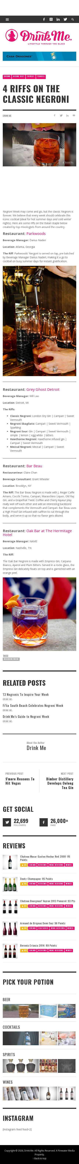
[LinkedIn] (58, 19)
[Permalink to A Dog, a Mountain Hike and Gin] (67, 1066)
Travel (41, 76)
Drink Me (7, 115)
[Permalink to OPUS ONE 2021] (21, 1093)
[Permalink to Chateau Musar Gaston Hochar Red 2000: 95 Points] (10, 862)
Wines (69, 864)
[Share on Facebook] (54, 115)
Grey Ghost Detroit (43, 389)
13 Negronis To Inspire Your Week (26, 694)
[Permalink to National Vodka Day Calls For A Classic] (48, 1038)
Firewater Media (66, 1150)
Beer (6, 999)
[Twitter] (65, 19)
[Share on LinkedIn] (67, 115)
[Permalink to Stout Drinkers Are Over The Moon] (48, 1011)
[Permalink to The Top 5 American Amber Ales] (21, 1011)
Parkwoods (36, 233)
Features (43, 928)
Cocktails (11, 1027)
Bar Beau (34, 465)
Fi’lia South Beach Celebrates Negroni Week (33, 705)
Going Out (18, 76)
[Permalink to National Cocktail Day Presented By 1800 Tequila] (21, 1038)
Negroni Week (11, 659)
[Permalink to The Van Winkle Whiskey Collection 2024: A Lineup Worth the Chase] (48, 1066)
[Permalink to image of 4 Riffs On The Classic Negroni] (39, 144)
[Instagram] (51, 19)
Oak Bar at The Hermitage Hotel (37, 532)
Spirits (9, 1054)
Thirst (30, 76)
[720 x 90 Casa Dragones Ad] (39, 56)
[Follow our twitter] (7, 822)
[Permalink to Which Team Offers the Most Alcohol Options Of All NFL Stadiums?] (67, 1011)
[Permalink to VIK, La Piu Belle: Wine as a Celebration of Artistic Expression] (67, 1093)
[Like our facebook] (44, 822)
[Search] (7, 19)
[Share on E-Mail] (73, 115)
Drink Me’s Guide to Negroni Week (26, 716)
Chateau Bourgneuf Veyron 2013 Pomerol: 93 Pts (47, 901)
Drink (7, 76)
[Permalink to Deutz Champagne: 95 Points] (10, 884)
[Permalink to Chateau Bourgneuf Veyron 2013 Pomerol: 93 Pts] (10, 906)
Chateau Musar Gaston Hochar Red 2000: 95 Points (45, 858)
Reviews (42, 864)
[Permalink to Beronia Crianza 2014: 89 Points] (10, 951)
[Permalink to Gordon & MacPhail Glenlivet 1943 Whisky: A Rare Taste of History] (21, 1066)
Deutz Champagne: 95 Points (36, 879)
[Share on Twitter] (61, 115)
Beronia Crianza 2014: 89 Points (38, 945)
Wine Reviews (56, 864)
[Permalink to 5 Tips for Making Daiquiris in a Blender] (67, 1038)
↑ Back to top (39, 1158)
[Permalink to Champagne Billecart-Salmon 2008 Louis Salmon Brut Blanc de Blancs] (48, 1093)
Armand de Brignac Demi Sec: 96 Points (42, 923)
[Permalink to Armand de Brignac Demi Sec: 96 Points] (10, 928)
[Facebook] (43, 19)
